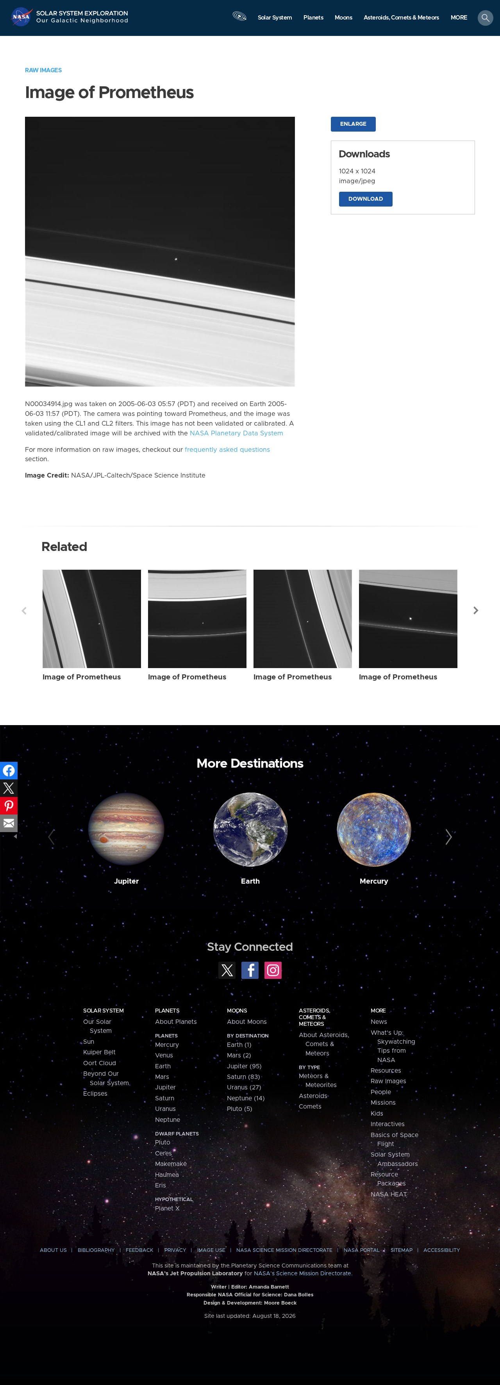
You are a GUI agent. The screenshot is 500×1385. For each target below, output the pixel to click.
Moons (237, 1011)
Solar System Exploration (82, 11)
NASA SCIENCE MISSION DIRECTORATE (284, 1250)
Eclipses (95, 1094)
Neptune (167, 1120)
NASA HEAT (389, 1194)
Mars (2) (239, 1055)
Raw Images (43, 70)
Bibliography (96, 1250)
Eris (160, 1185)
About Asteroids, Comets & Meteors (324, 1044)
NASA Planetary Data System (236, 433)
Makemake (171, 1164)
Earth (250, 881)
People (381, 1092)
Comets (310, 1106)
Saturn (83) (243, 1077)
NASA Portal (362, 1250)
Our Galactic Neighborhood (82, 22)
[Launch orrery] (239, 20)
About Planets (176, 1022)
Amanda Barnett (269, 1287)
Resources (386, 1071)
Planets (167, 1011)
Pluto (162, 1142)
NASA (23, 16)
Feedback (139, 1250)
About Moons (247, 1022)
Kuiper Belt (99, 1052)
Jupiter (126, 881)
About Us (53, 1250)
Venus (164, 1055)
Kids (377, 1113)
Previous (24, 610)
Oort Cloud (99, 1063)
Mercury (374, 881)
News (379, 1022)
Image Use (211, 1250)
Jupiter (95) (244, 1066)
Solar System (103, 1011)
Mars (162, 1077)
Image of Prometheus (82, 677)
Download (365, 199)
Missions (383, 1103)
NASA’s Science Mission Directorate (302, 1273)
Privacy (175, 1250)
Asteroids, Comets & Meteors (314, 1017)
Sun (88, 1042)
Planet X (167, 1208)
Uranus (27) (244, 1087)
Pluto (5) (239, 1109)
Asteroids (313, 1096)
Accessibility (441, 1250)
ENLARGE (353, 124)
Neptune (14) (246, 1098)
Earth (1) (239, 1045)
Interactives (388, 1124)
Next (476, 610)
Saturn (164, 1098)
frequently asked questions (227, 450)
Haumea (167, 1175)
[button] (459, 18)
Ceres (163, 1153)
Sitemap (401, 1250)
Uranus (165, 1109)
